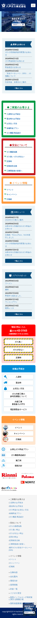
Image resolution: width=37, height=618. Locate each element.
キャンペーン (18, 433)
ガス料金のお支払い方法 (18, 510)
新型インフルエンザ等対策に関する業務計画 (20, 598)
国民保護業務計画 (17, 603)
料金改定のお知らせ (13, 67)
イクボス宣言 (15, 593)
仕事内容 (14, 572)
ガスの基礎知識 (15, 526)
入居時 (18, 377)
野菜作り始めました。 (14, 295)
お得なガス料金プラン (18, 449)
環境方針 (18, 465)
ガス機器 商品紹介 (16, 517)
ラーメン (8, 283)
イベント (18, 427)
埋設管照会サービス (18, 409)
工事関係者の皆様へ (17, 544)
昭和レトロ (9, 308)
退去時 (18, 382)
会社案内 (14, 576)
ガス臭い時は (14, 529)
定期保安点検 (14, 540)
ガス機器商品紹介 (18, 455)
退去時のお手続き (16, 506)
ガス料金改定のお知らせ (14, 61)
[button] (4, 21)
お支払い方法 (18, 388)
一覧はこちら (18, 88)
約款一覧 (14, 589)
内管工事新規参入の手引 (18, 402)
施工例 (18, 460)
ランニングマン (11, 302)
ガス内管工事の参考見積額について (18, 395)
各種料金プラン (15, 513)
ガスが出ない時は (16, 533)
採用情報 (14, 584)
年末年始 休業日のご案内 (15, 82)
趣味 (7, 289)
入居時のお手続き (16, 502)
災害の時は (13, 537)
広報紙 (18, 439)
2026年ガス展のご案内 (14, 220)
